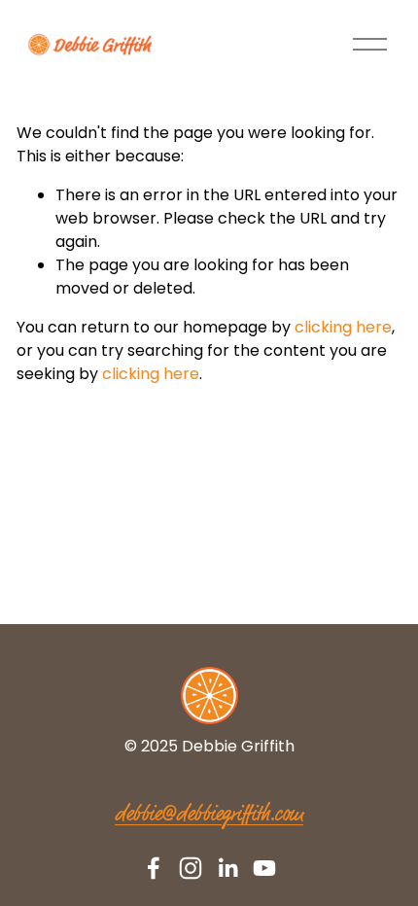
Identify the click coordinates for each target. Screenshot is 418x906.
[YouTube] (264, 868)
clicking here (343, 327)
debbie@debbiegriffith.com (209, 815)
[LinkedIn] (227, 868)
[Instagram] (190, 868)
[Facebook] (153, 868)
